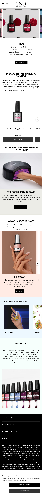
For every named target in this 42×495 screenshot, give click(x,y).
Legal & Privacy (11, 431)
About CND (8, 417)
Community (8, 424)
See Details (18, 139)
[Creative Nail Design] (21, 4)
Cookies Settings (24, 485)
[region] (21, 482)
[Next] (37, 119)
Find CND (7, 438)
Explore (19, 291)
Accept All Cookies (24, 491)
